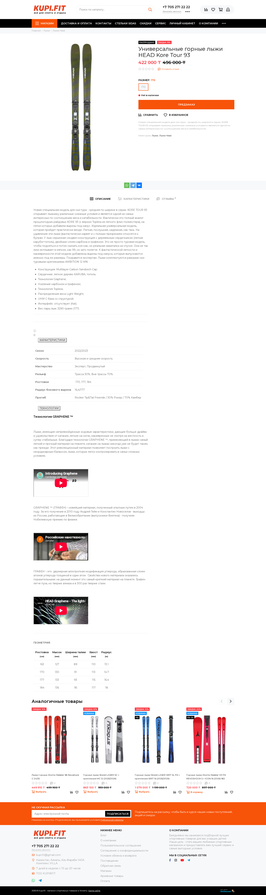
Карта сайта (94, 890)
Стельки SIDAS (125, 23)
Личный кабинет (182, 23)
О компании (208, 23)
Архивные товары (111, 876)
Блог (103, 835)
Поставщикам (109, 860)
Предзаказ (186, 104)
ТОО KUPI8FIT (46, 873)
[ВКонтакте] (139, 185)
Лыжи (155, 135)
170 (143, 87)
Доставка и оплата (76, 23)
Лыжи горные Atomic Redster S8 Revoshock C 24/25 (55, 777)
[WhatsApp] (127, 185)
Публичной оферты (111, 819)
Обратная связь (110, 865)
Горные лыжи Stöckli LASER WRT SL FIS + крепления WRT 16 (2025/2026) (157, 777)
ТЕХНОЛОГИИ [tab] (49, 408)
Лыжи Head (165, 135)
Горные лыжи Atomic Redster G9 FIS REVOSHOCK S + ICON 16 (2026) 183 (206, 777)
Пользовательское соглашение (120, 845)
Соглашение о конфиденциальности (124, 850)
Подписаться (117, 813)
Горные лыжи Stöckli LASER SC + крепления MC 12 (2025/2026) (101, 777)
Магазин (47, 23)
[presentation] (221, 701)
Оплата (105, 881)
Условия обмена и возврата (118, 855)
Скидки (145, 23)
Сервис (160, 23)
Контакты (103, 23)
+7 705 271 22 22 (176, 7)
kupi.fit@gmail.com (48, 855)
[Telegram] (133, 185)
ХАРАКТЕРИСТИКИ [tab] (52, 340)
